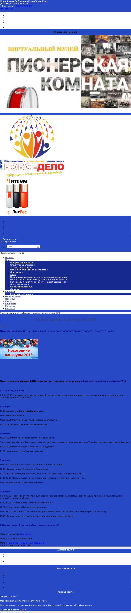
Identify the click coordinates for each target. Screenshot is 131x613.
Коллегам (10, 306)
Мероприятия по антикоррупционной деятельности (38, 279)
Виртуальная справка (16, 13)
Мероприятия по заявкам (19, 20)
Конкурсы (10, 303)
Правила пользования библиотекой (29, 270)
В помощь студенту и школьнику (23, 15)
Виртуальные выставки (17, 18)
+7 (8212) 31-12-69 (23, 6)
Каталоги (10, 291)
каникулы (13, 543)
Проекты (10, 299)
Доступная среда (19, 284)
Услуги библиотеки (20, 267)
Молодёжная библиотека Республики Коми (24, 1)
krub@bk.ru (6, 8)
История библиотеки (21, 262)
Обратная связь (13, 25)
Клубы (8, 301)
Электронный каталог (22, 294)
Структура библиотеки (22, 265)
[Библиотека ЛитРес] (17, 214)
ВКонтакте (25, 534)
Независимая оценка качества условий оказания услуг (40, 277)
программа (38, 543)
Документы (16, 272)
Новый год (25, 543)
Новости (9, 257)
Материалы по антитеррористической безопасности (38, 282)
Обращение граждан (21, 287)
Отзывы (9, 27)
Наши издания (13, 296)
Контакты (10, 308)
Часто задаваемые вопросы (20, 22)
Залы (13, 274)
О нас (8, 260)
